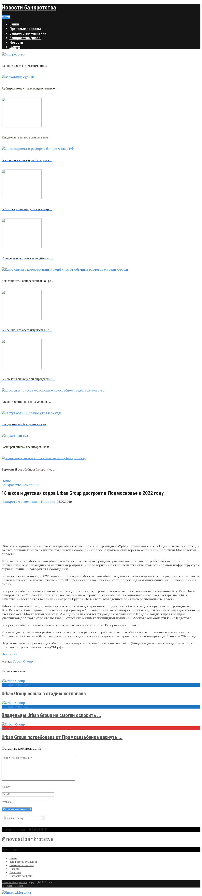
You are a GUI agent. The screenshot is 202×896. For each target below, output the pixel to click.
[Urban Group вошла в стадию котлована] (101, 681)
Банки (14, 24)
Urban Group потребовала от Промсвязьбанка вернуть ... (62, 737)
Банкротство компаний (27, 33)
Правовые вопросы (25, 28)
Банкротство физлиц (26, 38)
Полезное (15, 872)
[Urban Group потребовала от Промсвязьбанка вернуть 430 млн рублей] (101, 724)
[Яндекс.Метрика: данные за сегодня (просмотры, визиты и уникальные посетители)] (16, 892)
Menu (6, 17)
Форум (14, 47)
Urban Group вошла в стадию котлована (44, 693)
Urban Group (23, 661)
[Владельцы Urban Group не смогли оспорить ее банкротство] (101, 703)
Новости (16, 42)
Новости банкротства (29, 7)
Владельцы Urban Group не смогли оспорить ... (51, 715)
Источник (9, 654)
